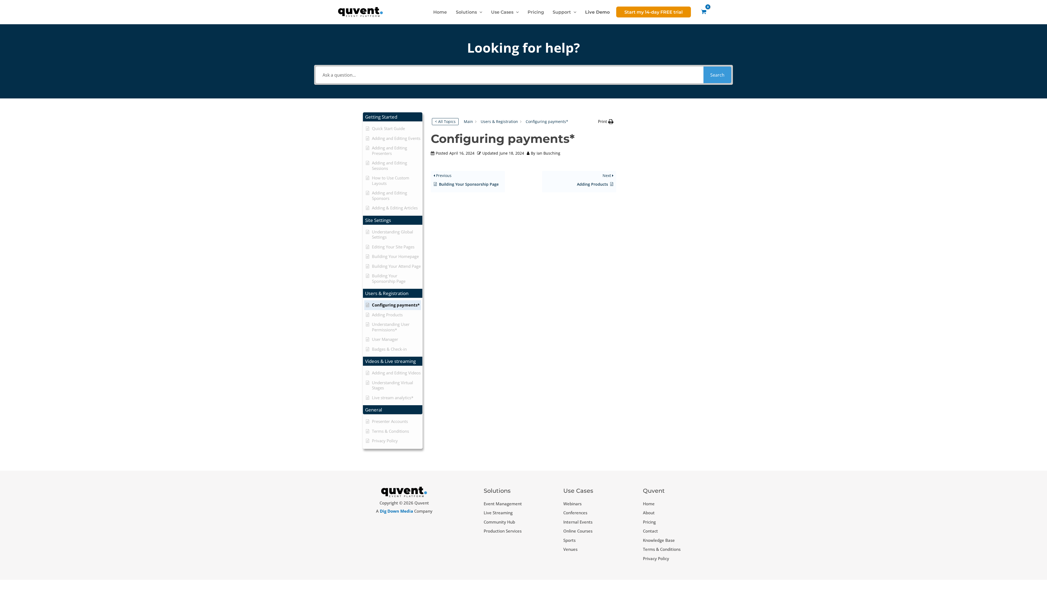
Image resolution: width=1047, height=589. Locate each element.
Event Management (503, 503)
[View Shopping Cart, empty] (704, 12)
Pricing (649, 522)
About (649, 512)
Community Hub (499, 522)
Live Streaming (498, 512)
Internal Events (577, 522)
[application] (479, 12)
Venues (570, 549)
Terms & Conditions (662, 549)
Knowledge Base (659, 540)
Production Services (503, 531)
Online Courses (577, 531)
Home (649, 503)
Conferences (575, 512)
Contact (650, 531)
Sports (569, 540)
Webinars (572, 503)
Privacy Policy (656, 558)
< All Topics (445, 121)
